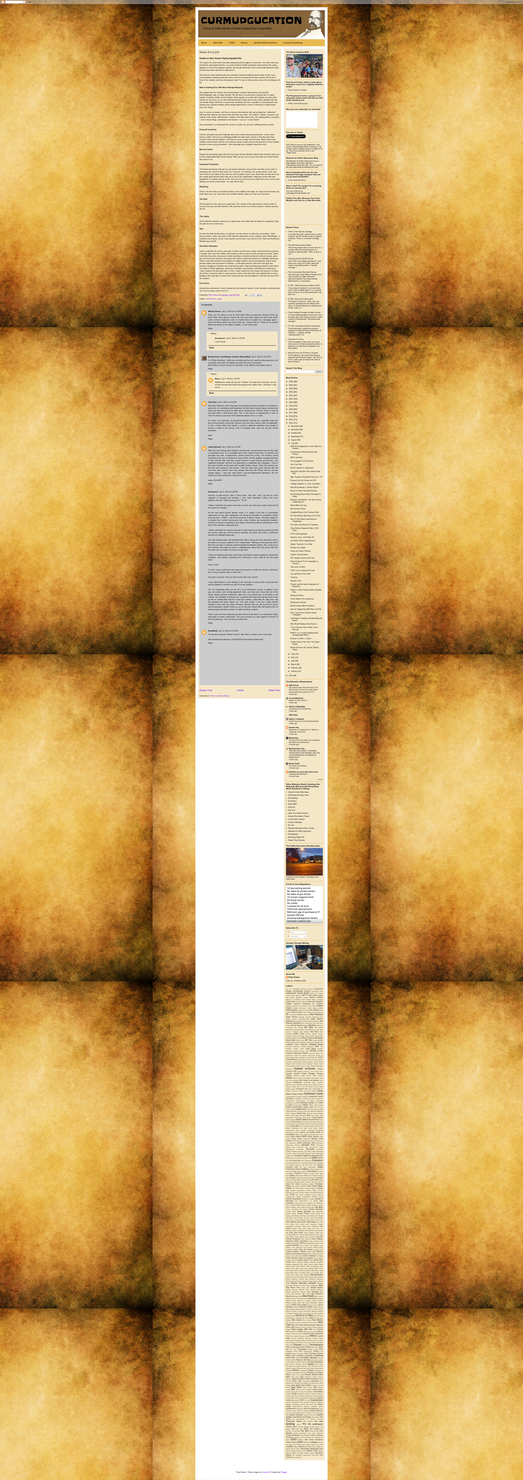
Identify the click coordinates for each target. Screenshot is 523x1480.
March (294, 664)
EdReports (292, 1143)
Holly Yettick (300, 1188)
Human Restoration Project (298, 816)
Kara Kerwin (300, 1234)
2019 (291, 406)
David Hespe (296, 1122)
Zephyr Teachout (296, 1457)
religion (311, 1370)
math (287, 1277)
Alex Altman (290, 997)
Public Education (310, 1358)
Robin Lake (297, 1381)
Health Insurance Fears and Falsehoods (304, 721)
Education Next (309, 1143)
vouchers (289, 1447)
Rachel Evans (314, 1360)
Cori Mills (296, 1103)
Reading (311, 1364)
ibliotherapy (319, 1192)
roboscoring (306, 1381)
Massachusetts (317, 1275)
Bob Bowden (304, 1032)
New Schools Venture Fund (295, 1322)
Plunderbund (293, 834)
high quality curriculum (299, 1186)
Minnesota (312, 1298)
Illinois (301, 1194)
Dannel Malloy (318, 1113)
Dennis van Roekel (307, 1132)
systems (313, 1410)
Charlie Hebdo (290, 1066)
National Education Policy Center (301, 828)
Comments (293, 936)
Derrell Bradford (309, 1134)
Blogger (284, 1472)
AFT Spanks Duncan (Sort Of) (302, 558)
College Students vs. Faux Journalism (305, 484)
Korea (321, 1243)
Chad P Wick (312, 1059)
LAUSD (315, 1247)
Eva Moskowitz (307, 1160)
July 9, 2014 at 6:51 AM (227, 402)
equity (219, 299)
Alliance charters (316, 997)
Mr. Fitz (291, 825)
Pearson (298, 1345)
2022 (291, 395)
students (306, 1406)
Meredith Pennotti (299, 1285)
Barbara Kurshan (302, 1021)
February (295, 668)
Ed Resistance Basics (307, 1141)
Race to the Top (303, 1360)
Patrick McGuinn (301, 1340)
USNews (300, 1439)
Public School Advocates (298, 103)
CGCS (320, 1057)
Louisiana (289, 1260)
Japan (321, 1205)
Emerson (289, 1153)
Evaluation (317, 1160)
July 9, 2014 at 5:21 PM (231, 447)
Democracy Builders (292, 1132)
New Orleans (317, 1320)
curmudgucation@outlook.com (298, 193)
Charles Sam (300, 1064)
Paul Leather (319, 1340)
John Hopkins (291, 1222)
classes (293, 1089)
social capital (290, 1398)
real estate (296, 1366)
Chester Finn (318, 1071)
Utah (306, 1439)
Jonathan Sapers (301, 1226)
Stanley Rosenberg (292, 1402)
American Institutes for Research (297, 1006)
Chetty (304, 1073)
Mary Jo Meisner (300, 1273)
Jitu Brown (289, 1218)
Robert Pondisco (311, 1379)
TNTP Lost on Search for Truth (302, 570)
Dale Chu (296, 1111)
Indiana (289, 1199)
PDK (291, 1345)
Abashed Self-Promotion (265, 42)
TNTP (306, 1429)
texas (298, 1424)
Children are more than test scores (303, 772)
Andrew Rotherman (299, 1008)
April (293, 661)
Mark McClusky (309, 1268)
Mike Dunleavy (296, 1294)
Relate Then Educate (296, 840)
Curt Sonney (318, 1107)
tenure (299, 1421)
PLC (300, 1351)
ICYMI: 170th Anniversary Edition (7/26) (304, 285)
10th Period (294, 685)
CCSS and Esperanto (298, 534)
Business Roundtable (298, 1042)
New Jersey (297, 1320)
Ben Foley (316, 1023)
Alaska (315, 995)
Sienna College (318, 1396)
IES (297, 1194)
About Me (217, 42)
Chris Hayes (303, 1080)
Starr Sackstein (305, 1402)
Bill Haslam (319, 1027)
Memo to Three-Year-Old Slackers (303, 491)
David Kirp (313, 1122)
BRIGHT (294, 1038)
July (293, 443)
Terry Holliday (308, 1421)
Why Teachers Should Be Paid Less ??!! (306, 477)
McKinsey (320, 1279)
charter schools (304, 1068)
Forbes (298, 1169)
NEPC (311, 1318)
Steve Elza (304, 1404)
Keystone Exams (292, 1241)
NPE (306, 1329)
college (313, 1091)
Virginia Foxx (315, 1444)
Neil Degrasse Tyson (302, 1318)
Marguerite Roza (298, 1264)
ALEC (320, 995)
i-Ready (312, 1192)
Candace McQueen (292, 1046)
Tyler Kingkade (305, 1435)
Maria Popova (308, 1264)
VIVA (321, 1444)
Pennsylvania (316, 1345)
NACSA (288, 1305)
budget (315, 1040)
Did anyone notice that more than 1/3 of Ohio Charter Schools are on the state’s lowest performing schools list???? (303, 690)
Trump (288, 1435)
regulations (303, 1370)
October (294, 433)
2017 (291, 413)
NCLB (299, 1315)
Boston (314, 1034)
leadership (289, 1249)
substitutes (299, 1408)
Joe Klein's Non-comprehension (302, 541)
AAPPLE (303, 989)
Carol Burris (311, 1048)
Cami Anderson (301, 1044)
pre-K (306, 1353)
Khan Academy (314, 1241)
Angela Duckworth (303, 1010)
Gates (292, 1175)
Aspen (288, 1017)
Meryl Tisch (305, 1287)
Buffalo (320, 1040)
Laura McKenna (296, 1247)
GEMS (305, 1175)
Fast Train (313, 1165)
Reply (210, 328)
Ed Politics (292, 801)
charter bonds (300, 1066)
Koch (316, 1243)
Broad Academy (308, 1038)
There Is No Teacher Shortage (300, 232)
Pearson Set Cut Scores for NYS (303, 480)
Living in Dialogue (295, 822)
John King (311, 1222)
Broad (300, 1038)
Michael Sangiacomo (293, 1292)
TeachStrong (297, 1417)
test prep (318, 1421)
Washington (305, 1449)
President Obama (316, 1353)
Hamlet (302, 1182)
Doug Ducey (297, 1139)
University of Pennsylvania (302, 1437)
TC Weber (308, 1413)
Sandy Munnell (214, 447)
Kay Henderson (310, 1237)
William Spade (309, 1453)
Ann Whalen (314, 1010)
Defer (315, 1128)
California (289, 1044)
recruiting (293, 1368)
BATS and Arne (296, 457)
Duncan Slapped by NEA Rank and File (305, 609)
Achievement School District (298, 993)
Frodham (305, 1173)
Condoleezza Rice (308, 1098)
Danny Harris (290, 1115)
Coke (310, 1089)
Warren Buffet (295, 1449)
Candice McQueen (307, 1046)
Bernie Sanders (297, 1025)
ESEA (315, 1158)
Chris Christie (293, 1080)
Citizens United (291, 1086)
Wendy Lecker (301, 1451)
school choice (317, 1389)
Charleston (309, 1064)
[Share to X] (255, 295)
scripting (288, 1394)
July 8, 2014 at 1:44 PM (230, 379)
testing (290, 1423)
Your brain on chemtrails (298, 766)
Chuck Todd (312, 1084)
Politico (316, 1351)
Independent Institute (293, 1196)
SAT (315, 1387)
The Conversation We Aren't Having (302, 272)
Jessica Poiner (303, 1213)
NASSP (310, 1307)
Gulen (316, 1180)
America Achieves (301, 1001)
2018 (291, 409)
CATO (307, 1051)
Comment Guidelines (293, 42)
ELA (305, 1151)
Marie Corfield (290, 1266)
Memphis (294, 1283)
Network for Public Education (299, 831)
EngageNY (299, 1155)
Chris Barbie (315, 1078)
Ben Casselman (307, 1023)
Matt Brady (300, 1277)
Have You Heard (293, 1184)
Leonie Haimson (292, 1251)
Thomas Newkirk (303, 1427)
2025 (291, 385)
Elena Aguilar (312, 1151)
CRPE (311, 1105)
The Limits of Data (297, 567)
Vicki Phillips (297, 1444)
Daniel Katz (301, 1113)
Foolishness (290, 1169)
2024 (291, 388)
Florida (320, 1167)
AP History (292, 1014)
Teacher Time (295, 581)
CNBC (306, 1089)
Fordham (304, 1169)
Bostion (308, 1034)
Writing (288, 1455)
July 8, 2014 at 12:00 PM (261, 357)
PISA (321, 1349)
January (294, 671)
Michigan (315, 1292)
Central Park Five (311, 1057)
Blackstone (289, 1029)
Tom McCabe (296, 1431)
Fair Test (291, 810)
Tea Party (315, 1413)
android (320, 1008)
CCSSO (320, 1051)
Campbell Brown (316, 1044)
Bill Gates (308, 1027)
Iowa (296, 1201)
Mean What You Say (298, 505)
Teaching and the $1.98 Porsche (301, 259)
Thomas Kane (291, 1427)
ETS (287, 1160)
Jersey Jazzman (304, 1211)
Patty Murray (310, 1340)
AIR (310, 995)
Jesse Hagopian (317, 1211)
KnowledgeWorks (309, 1243)
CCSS (231, 42)
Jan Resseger (318, 1203)
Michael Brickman (292, 1289)
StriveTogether (297, 1406)
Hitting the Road (296, 595)
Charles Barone (307, 1062)
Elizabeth (320, 1151)
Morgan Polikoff (317, 1300)
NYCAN (320, 1329)
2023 (291, 392)
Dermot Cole (299, 1134)
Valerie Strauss (291, 1442)
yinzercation (307, 1455)
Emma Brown (290, 1155)
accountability (298, 991)
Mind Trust (296, 1298)
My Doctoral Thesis (298, 509)
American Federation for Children (308, 1004)
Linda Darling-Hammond (315, 1254)
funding (311, 1173)
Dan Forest (303, 1111)
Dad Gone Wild (318, 1109)
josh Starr (315, 1228)
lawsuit (321, 1247)
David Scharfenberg (312, 1124)
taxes (302, 1413)
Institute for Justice (308, 1199)
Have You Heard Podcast (298, 813)
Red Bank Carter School (311, 1368)
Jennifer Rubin (291, 1211)
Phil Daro (293, 1349)
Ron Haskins (305, 1383)
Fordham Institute (314, 1169)
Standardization (317, 1400)
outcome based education (313, 1333)
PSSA (297, 1358)
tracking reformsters (299, 1433)
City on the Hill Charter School (307, 1086)
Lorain (300, 1258)
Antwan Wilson (307, 1012)
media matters (313, 1281)
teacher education (296, 1415)
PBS (287, 1345)
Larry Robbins (314, 1245)
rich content (300, 1374)
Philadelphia (302, 1349)
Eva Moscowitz (295, 1160)
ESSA (320, 1158)
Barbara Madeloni (313, 1021)
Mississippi (319, 1298)
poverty (288, 1353)
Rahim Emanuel (296, 1362)
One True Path (296, 464)
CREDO (305, 1105)
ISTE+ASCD (303, 1201)
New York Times (297, 1325)
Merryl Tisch (295, 1287)
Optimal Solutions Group (294, 1333)
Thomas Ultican (314, 1427)
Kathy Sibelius (299, 1237)
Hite (293, 1188)
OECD (297, 1331)
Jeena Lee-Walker (292, 1209)
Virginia (308, 1444)
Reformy (295, 1370)
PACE (288, 1336)
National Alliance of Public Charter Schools (309, 1309)
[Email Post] (246, 295)
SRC (302, 1400)
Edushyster (310, 1149)
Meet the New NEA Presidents (302, 606)
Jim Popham (311, 1216)
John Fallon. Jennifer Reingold (296, 1220)
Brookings (319, 1038)
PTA (301, 1358)
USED (294, 1439)
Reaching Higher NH (296, 837)
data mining (315, 1115)
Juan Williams (309, 1230)
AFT (304, 995)
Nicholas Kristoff (311, 1327)
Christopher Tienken (302, 1084)
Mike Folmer (306, 1294)
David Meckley (300, 1124)
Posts (291, 932)
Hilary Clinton (312, 1186)
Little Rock (298, 1256)
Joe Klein (306, 1218)
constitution (289, 1103)
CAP (317, 1046)
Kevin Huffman (317, 1239)
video (303, 1444)
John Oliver (290, 1224)
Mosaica (288, 1303)
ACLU (312, 993)
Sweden (306, 1410)
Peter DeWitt (306, 1347)
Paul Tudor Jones (310, 1342)
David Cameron (291, 1119)
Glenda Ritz (313, 1178)
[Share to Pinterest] (261, 295)
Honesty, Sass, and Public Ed (302, 537)
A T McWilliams (295, 989)
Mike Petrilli (308, 1296)
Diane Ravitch (313, 1136)
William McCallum (297, 1453)
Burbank (288, 1042)
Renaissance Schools (299, 1372)
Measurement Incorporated (300, 1281)
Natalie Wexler (318, 1307)
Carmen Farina (298, 1048)
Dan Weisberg (318, 1111)
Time (293, 1429)
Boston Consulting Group (300, 1036)
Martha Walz (310, 1270)
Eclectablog (292, 798)
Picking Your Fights (298, 548)
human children (305, 1192)
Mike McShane (317, 1294)
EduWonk (320, 1149)
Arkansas (306, 1014)
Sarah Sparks (307, 1387)
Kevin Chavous (306, 1239)
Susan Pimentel (297, 1410)
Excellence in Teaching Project (302, 1163)
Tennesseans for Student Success (309, 1419)
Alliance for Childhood (293, 999)
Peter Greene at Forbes (297, 90)
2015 (291, 420)
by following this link (310, 167)
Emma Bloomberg (317, 1153)
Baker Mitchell (317, 1019)
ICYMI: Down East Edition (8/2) (300, 299)
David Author (307, 1117)
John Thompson (311, 1224)
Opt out (320, 1331)
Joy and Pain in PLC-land (300, 574)
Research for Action (315, 1372)
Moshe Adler (296, 1303)
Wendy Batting (291, 1451)
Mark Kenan (300, 1268)
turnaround (296, 1435)
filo (301, 1167)
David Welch (295, 1126)
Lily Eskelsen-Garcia (299, 1254)
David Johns (305, 1122)
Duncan (314, 1139)
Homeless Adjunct (310, 1188)
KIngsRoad (212, 631)
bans (295, 1021)
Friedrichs (298, 1173)
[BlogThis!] (253, 295)
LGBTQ (302, 1251)
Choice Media (297, 1078)
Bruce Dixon (300, 1040)
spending (294, 1400)
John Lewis (319, 1222)
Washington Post (316, 1449)
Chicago (311, 1073)
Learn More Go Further (303, 1249)
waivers (301, 1446)
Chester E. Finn (308, 1071)
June (293, 654)
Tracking (293, 577)
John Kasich (301, 1222)
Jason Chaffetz (291, 1207)
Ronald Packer (314, 1383)
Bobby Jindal (299, 1034)
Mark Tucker (319, 1268)
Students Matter (317, 1406)
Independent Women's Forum (312, 1196)
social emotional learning (302, 1398)
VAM (300, 1442)
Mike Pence (290, 1296)
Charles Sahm (290, 1064)
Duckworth (306, 1139)
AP (287, 1014)
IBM (287, 1194)
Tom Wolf (304, 1431)
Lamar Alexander (292, 1245)
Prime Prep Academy (294, 1355)
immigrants (308, 1194)
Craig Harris (298, 1105)
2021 (291, 399)
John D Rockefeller (316, 1218)
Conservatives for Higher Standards (309, 1101)
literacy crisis (290, 1256)
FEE (296, 1167)
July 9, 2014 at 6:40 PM (228, 492)
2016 (291, 416)
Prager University (298, 1353)
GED (296, 1175)
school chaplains (306, 1389)
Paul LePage (290, 1342)
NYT (287, 1331)
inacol (314, 1194)
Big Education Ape (297, 749)
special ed (314, 1398)
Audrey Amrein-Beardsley (300, 1019)
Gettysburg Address (302, 1178)
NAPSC (296, 1307)
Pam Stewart (294, 1336)
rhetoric (293, 1374)
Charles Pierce (318, 1062)
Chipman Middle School (302, 1075)
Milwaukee (289, 1298)
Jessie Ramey (315, 1213)
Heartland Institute (307, 1184)
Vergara (314, 1442)
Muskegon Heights (316, 1303)
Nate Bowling (290, 1309)
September (295, 436)
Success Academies (310, 1408)
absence (310, 989)
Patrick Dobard (290, 1340)
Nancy (217, 379)
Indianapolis (296, 1199)
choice (289, 1078)
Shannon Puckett (311, 1394)
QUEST (293, 1360)
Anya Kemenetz (317, 1012)
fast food (305, 1165)
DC (301, 1126)
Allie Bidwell (306, 999)
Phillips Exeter (313, 1349)
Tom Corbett (314, 1429)
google (320, 1178)
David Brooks (317, 1117)
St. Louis (307, 1400)
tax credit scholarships (293, 1413)
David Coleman (302, 1120)
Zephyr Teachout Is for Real (301, 544)
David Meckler (290, 1124)
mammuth (266, 1472)
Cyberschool (301, 1109)
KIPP (301, 1243)
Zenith (288, 1457)
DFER (304, 1136)
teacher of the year (310, 1415)
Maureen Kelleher (298, 1279)
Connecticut (319, 1098)
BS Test (308, 1040)
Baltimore (289, 1021)
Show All (320, 779)
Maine (316, 1260)
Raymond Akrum (300, 1364)
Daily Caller (289, 1111)
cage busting (310, 1042)
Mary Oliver (299, 1275)
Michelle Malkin (306, 1292)
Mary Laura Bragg (313, 1273)
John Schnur (299, 1224)
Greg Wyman (297, 1180)
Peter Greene (294, 977)
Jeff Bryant (303, 1209)
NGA (293, 1327)
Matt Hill (316, 1277)
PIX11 (296, 1351)
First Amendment (310, 1167)
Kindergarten (295, 1243)
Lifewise (308, 1251)
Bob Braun (314, 1032)
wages (296, 1446)
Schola (298, 1389)
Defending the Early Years (298, 795)
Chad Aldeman (291, 1059)
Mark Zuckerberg (300, 1270)
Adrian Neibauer (296, 995)
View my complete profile (296, 981)
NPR (310, 1329)
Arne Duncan (211, 299)
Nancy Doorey (312, 1305)
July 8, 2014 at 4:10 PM (235, 338)
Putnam (320, 1358)
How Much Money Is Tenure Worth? (304, 487)
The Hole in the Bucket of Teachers (304, 525)
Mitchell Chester (291, 1300)
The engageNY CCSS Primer (301, 461)
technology (307, 1417)
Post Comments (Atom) (220, 696)
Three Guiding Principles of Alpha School (304, 312)
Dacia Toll (309, 1109)
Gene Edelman (312, 1175)
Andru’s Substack (296, 719)
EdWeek (288, 1151)
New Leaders (306, 1320)
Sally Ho (315, 1385)
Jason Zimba (301, 1207)
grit (312, 1180)
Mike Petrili (298, 1296)
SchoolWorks (308, 1392)
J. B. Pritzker (313, 1201)
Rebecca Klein (306, 1366)
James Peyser (299, 1203)
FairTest (314, 1163)
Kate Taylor (319, 1234)
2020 (291, 402)
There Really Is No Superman (302, 599)
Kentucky (296, 1239)
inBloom (320, 1194)
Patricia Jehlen (318, 1338)
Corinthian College (307, 1103)
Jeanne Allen (310, 1207)
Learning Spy (318, 1249)
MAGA (311, 1260)
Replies (214, 334)
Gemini (301, 1175)
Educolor (291, 807)
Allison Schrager (317, 999)
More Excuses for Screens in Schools (303, 353)
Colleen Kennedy (304, 1091)
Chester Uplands (293, 1073)
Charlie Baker (318, 1064)
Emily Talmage (305, 1153)
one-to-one (313, 1331)
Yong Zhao (315, 1455)
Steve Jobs (313, 1404)
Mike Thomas (318, 1296)
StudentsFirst (291, 1408)
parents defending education (301, 1338)
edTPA (299, 1143)
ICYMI (292, 1194)
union (313, 1435)
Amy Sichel (312, 1006)
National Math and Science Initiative (305, 1313)
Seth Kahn (212, 402)
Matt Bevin (293, 1277)
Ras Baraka (290, 1364)
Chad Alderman (303, 1059)
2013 (291, 676)
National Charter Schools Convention (298, 1311)
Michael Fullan (304, 1289)
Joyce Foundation (298, 1230)
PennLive (306, 1345)
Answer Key (294, 727)
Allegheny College (302, 997)
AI (307, 995)
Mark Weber (290, 1270)
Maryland (307, 1275)
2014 (291, 423)
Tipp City (299, 1429)
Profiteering (318, 1355)
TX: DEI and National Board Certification (304, 326)
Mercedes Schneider (307, 1283)
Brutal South (294, 764)
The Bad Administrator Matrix (299, 245)
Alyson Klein (290, 1001)
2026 (291, 382)
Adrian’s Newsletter (297, 707)
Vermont (320, 1442)
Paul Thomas (299, 1342)
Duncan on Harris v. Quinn (300, 638)
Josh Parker (307, 1228)
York (321, 1455)
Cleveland (300, 1089)
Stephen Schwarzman (293, 1404)
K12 (294, 1234)
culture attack (318, 1105)
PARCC (313, 1336)
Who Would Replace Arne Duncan (303, 624)
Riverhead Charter (311, 1377)
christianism (297, 1082)
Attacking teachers (304, 1017)
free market (312, 1171)
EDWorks (295, 1151)
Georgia (293, 1178)
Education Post (308, 1145)
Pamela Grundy (304, 1336)
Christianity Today (310, 1082)
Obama (292, 1331)
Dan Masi (310, 1111)
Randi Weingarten (316, 1362)
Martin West (319, 1270)
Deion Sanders (301, 1130)
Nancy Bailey (302, 1305)
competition (298, 1098)
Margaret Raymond (309, 1262)
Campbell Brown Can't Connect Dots (304, 512)
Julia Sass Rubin (296, 1232)
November (295, 430)
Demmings (319, 1130)
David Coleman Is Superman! (302, 468)
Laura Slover (307, 1247)
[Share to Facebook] (258, 295)
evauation (289, 1163)
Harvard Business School (314, 1182)
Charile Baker (297, 1062)
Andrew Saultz (312, 1008)
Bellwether (297, 1023)
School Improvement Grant (295, 1392)
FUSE (317, 1173)
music (307, 1303)
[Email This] (250, 295)
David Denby (314, 1119)
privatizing (308, 1355)
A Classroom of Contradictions (300, 709)
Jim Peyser (303, 1216)
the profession (315, 1424)
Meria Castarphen (312, 1285)
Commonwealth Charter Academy (297, 1096)
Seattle (294, 1394)
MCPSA (288, 1281)
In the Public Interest (296, 819)
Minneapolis (304, 1298)
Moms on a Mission (304, 1300)
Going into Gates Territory (300, 551)
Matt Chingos (309, 1277)
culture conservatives (294, 1107)
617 (287, 989)
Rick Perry (295, 1377)
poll (322, 1351)
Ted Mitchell (315, 1417)
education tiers (302, 1147)
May (293, 657)
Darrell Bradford (301, 1115)
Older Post (274, 690)
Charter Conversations (299, 554)
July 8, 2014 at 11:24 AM (231, 311)
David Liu (320, 1122)
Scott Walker (318, 1392)
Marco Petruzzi (297, 1262)
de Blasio (306, 1126)
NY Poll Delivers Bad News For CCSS (305, 516)
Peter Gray (314, 1347)
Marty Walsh (290, 1273)
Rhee (288, 1374)
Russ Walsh (296, 1385)
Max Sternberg (310, 1279)
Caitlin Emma (319, 1042)
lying (294, 1260)
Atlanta (294, 1017)
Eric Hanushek (314, 1155)
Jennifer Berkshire (315, 1209)
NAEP (294, 1305)
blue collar (319, 1029)
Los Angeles (308, 1258)
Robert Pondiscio (298, 1379)
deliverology (311, 1130)
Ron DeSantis (295, 1383)
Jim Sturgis (319, 1216)
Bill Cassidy (299, 1027)
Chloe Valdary (318, 1075)
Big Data (312, 1025)
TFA (304, 1424)
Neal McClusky (318, 1315)
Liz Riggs (320, 1256)
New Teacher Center (311, 1322)
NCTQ (304, 1316)
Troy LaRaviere (317, 1433)
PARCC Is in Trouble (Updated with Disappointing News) (304, 634)
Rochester (315, 1381)
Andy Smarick (291, 1010)
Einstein (300, 1151)
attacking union (317, 1017)
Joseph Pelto (296, 1228)
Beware (305, 1025)
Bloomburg (297, 1029)
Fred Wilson (294, 1171)
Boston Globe (314, 1036)
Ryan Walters (306, 1385)
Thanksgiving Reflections (298, 774)
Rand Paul (305, 1362)
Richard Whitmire (311, 1374)
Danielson (310, 1113)
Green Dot (289, 1180)
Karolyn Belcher (310, 1234)
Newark (306, 1325)
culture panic (308, 1107)
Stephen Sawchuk (317, 1402)
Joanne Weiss (298, 1218)
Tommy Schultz (314, 1431)
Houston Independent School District (303, 1190)
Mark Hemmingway (312, 1266)
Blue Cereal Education (308, 1029)
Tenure (244, 42)
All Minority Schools (298, 602)
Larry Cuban (304, 1245)
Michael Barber (317, 1287)
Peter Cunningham (293, 1347)
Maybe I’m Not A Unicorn (298, 700)
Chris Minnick (314, 1080)
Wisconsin (319, 1453)
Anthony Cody (296, 1012)
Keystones (304, 1241)
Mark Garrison (300, 1266)
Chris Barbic (307, 1078)
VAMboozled (307, 1442)
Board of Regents (292, 1032)
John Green (319, 1220)
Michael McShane (317, 1289)
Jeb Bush (319, 1207)
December (295, 426)
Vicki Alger (289, 1444)
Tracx (309, 1433)
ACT (316, 993)
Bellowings (293, 738)
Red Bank (300, 1368)
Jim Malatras (296, 1216)
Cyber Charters (291, 1109)
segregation (301, 1394)
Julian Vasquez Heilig (311, 1232)
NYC (314, 1329)
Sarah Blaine (296, 1387)
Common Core (313, 1093)
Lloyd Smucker (291, 1258)
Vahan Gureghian (316, 1439)
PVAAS (288, 1360)
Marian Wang (318, 1264)
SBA (293, 1389)
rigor (302, 1377)
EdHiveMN (292, 804)
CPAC (316, 1103)
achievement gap (317, 991)
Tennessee (290, 1421)
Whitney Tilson (312, 1451)
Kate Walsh (290, 1237)
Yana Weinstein (297, 1455)
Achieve (307, 991)
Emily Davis (296, 1153)
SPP (298, 1400)
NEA (310, 1315)
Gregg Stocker (306, 1180)
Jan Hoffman (309, 1203)
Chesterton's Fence (295, 339)
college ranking (297, 1094)
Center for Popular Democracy (304, 1055)
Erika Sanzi (293, 1158)
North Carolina (297, 1329)
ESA (309, 1158)
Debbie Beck (314, 1126)
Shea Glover (295, 1396)
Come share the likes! (296, 180)
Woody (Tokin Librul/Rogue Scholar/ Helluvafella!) (229, 357)
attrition (288, 1019)
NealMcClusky (290, 1318)
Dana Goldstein (291, 1113)
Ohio (301, 1331)
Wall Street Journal (311, 1446)
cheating (299, 1071)
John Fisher (310, 1220)
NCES (293, 1315)
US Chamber (316, 1437)
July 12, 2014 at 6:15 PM (228, 631)
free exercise (302, 1171)
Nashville (302, 1307)
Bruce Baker (291, 1040)
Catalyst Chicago (298, 1051)
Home (204, 42)
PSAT (288, 1358)
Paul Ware (319, 1342)
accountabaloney (296, 698)
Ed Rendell (295, 1141)
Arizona (299, 1014)
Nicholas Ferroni (300, 1327)
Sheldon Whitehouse (306, 1396)
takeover (319, 1410)
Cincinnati (320, 1084)
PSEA (293, 1358)
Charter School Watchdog (298, 792)
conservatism (290, 1101)
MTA (303, 1303)
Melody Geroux (214, 311)
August (294, 440)
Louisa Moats (318, 1258)
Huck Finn (296, 1192)
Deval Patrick (296, 1136)
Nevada (316, 1318)
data (308, 1115)
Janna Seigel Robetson (310, 1205)
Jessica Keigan (291, 1213)
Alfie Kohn (293, 715)
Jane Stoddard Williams (294, 1205)
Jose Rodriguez (313, 1226)
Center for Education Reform (297, 1053)
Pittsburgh (289, 1351)
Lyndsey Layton (302, 1260)
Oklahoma (306, 1331)
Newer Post (206, 690)
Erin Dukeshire (303, 1158)
